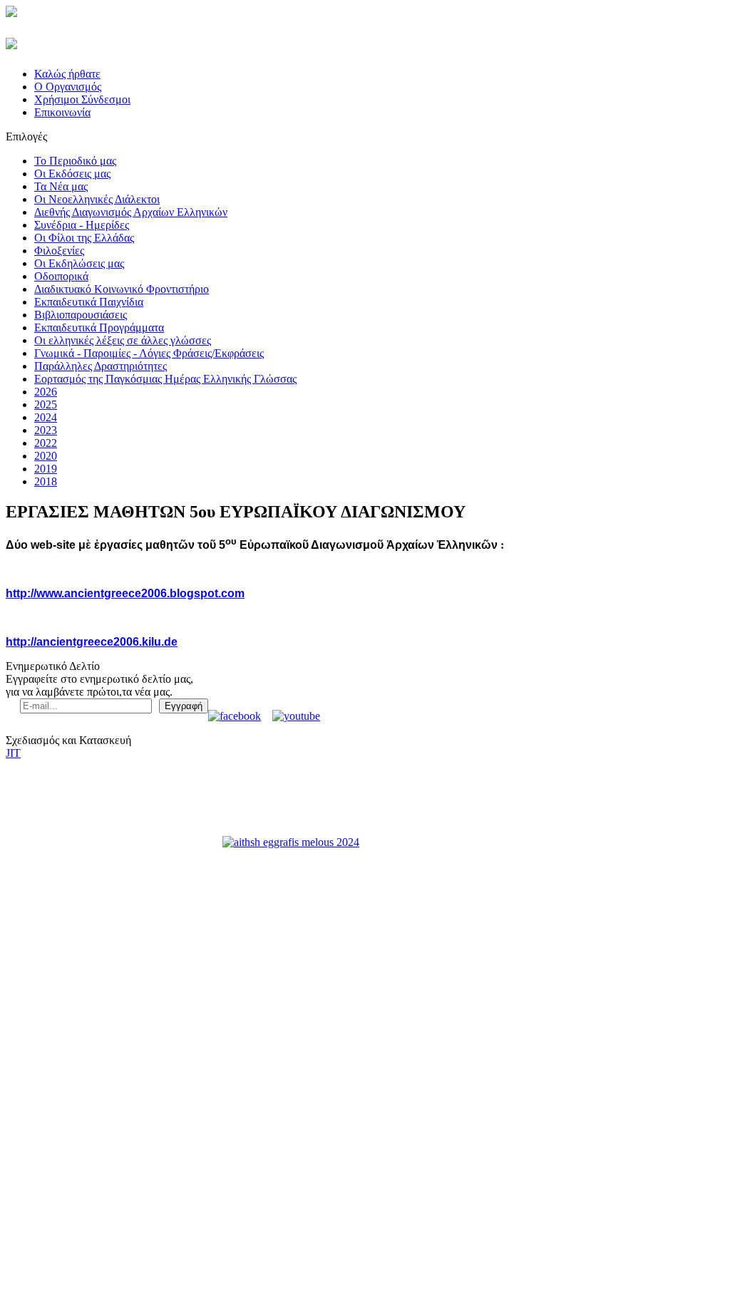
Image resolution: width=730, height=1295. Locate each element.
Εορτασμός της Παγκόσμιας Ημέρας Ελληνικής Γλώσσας (165, 379)
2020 (45, 456)
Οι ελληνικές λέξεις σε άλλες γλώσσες (122, 340)
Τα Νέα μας (61, 186)
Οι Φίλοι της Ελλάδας (84, 238)
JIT (13, 753)
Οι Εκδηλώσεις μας (79, 263)
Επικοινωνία (62, 112)
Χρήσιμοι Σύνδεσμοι (82, 99)
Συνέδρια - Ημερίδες (81, 225)
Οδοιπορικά (61, 276)
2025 (45, 404)
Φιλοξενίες (59, 250)
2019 (45, 469)
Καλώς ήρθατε (67, 74)
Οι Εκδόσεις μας (72, 173)
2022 (45, 443)
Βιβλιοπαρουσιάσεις (80, 315)
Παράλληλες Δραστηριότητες (100, 366)
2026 (45, 392)
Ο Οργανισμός (67, 87)
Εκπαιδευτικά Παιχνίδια (88, 302)
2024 (45, 417)
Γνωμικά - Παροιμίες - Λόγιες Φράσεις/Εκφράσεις (149, 353)
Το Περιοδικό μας (75, 161)
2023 (45, 430)
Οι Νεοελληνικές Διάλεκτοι (97, 199)
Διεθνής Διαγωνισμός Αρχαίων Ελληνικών (130, 212)
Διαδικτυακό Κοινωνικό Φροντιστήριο (121, 289)
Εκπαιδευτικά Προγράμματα (99, 327)
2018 (45, 481)
